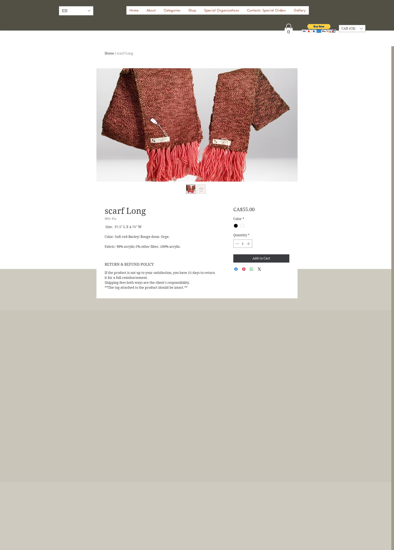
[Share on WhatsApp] (251, 269)
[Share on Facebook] (236, 269)
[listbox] (352, 28)
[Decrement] (237, 244)
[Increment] (249, 244)
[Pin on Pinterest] (243, 269)
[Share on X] (259, 269)
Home (109, 53)
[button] (192, 10)
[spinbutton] (243, 244)
